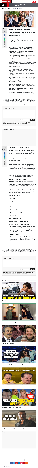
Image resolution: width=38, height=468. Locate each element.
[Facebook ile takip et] (11, 463)
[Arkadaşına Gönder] (4, 42)
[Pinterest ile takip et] (24, 463)
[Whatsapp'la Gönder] (4, 40)
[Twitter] (4, 36)
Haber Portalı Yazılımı (7, 466)
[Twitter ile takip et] (14, 463)
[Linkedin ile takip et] (19, 463)
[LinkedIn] (4, 38)
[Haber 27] (7, 1)
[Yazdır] (4, 44)
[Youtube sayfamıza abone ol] (16, 463)
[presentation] (5, 4)
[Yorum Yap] (4, 46)
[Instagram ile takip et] (21, 463)
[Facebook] (4, 35)
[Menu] (33, 2)
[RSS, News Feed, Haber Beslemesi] (26, 463)
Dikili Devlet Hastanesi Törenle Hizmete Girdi (20, 5)
